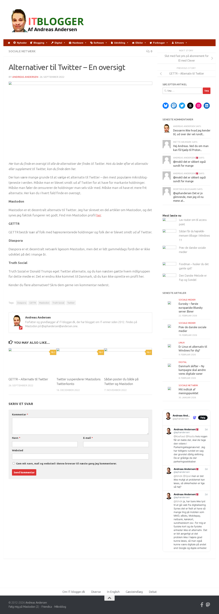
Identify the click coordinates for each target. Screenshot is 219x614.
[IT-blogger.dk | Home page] (48, 19)
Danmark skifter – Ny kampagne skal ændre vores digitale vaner (192, 370)
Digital (58, 42)
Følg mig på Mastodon (22, 606)
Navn (16, 437)
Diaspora (21, 303)
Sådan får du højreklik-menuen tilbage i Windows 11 (194, 236)
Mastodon (44, 303)
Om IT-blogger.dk (73, 591)
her (98, 215)
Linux (182, 342)
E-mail (88, 437)
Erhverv (179, 42)
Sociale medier (187, 299)
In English (113, 591)
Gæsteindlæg (134, 591)
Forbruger (159, 42)
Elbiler (139, 42)
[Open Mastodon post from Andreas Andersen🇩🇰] (186, 445)
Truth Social (58, 303)
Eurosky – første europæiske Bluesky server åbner (191, 307)
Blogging (39, 42)
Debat (153, 591)
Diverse (96, 591)
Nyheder (22, 42)
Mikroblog (60, 606)
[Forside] (9, 42)
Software (99, 42)
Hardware (77, 42)
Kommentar (20, 414)
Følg (203, 417)
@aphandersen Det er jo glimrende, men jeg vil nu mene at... (188, 197)
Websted (17, 450)
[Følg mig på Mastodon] (208, 604)
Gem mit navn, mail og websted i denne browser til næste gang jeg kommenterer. (66, 463)
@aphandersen (181, 418)
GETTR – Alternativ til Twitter (28, 379)
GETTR (32, 303)
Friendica (46, 606)
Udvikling (119, 42)
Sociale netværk (22, 51)
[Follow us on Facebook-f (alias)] (201, 604)
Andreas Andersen (25, 76)
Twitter (71, 303)
